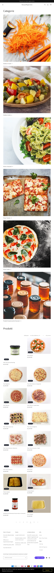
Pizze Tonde (6, 269)
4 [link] (30, 522)
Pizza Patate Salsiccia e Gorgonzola (34, 383)
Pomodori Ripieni (30, 491)
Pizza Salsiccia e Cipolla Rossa (33, 405)
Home (40, 535)
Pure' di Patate (30, 514)
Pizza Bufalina (30, 355)
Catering (41, 544)
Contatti (41, 550)
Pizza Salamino (6, 405)
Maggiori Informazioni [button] (7, 570)
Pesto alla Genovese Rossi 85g (9, 362)
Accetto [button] (47, 570)
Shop (40, 541)
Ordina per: (26, 335)
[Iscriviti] (25, 557)
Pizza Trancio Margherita (32, 426)
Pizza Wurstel (29, 469)
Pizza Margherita (6, 383)
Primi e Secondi (7, 166)
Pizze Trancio (6, 218)
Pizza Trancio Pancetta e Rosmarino (10, 448)
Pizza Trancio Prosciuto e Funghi (33, 448)
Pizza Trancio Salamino (7, 469)
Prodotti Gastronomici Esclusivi (11, 321)
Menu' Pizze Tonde (43, 538)
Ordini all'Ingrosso (43, 547)
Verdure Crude (7, 63)
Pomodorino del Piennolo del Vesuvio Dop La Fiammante (14, 513)
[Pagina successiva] (37, 522)
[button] (2, 4)
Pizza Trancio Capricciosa (8, 426)
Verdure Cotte (7, 115)
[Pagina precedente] (16, 522)
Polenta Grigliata (6, 492)
